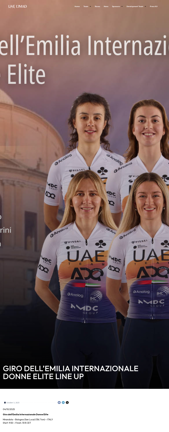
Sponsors (116, 6)
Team (85, 6)
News (106, 6)
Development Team (135, 6)
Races (97, 6)
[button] (59, 402)
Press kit (153, 6)
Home (77, 6)
